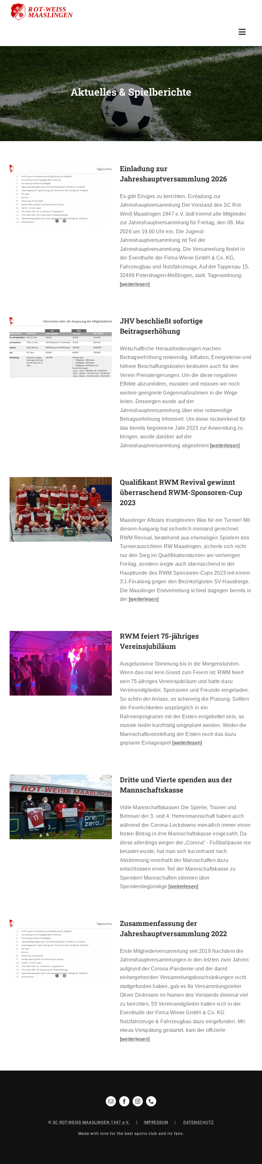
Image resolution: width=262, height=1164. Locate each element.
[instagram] (138, 1101)
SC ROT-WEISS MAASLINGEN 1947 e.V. (91, 1122)
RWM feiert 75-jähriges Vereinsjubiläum (51, 663)
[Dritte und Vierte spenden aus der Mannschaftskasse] (61, 807)
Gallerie (70, 348)
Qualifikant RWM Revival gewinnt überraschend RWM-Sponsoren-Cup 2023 (51, 509)
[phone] (151, 1101)
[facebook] (124, 1101)
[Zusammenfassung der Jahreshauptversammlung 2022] (61, 950)
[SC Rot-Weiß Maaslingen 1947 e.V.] (45, 5)
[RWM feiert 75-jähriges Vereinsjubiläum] (61, 663)
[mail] (111, 1101)
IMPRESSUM (156, 1122)
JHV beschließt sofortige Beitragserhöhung (51, 348)
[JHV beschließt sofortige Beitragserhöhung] (61, 348)
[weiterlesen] (135, 284)
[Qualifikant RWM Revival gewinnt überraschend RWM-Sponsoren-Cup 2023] (61, 509)
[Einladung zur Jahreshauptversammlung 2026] (61, 195)
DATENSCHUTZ (198, 1122)
